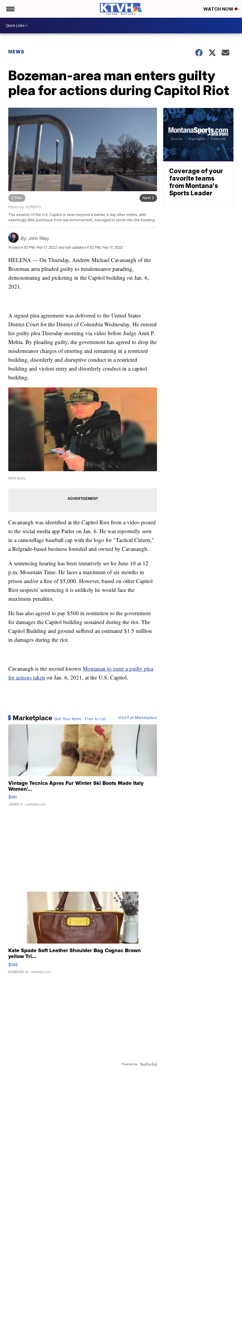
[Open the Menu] (9, 9)
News (16, 52)
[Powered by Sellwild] (148, 1064)
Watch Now (219, 9)
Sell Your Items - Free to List (80, 719)
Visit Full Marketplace (137, 718)
